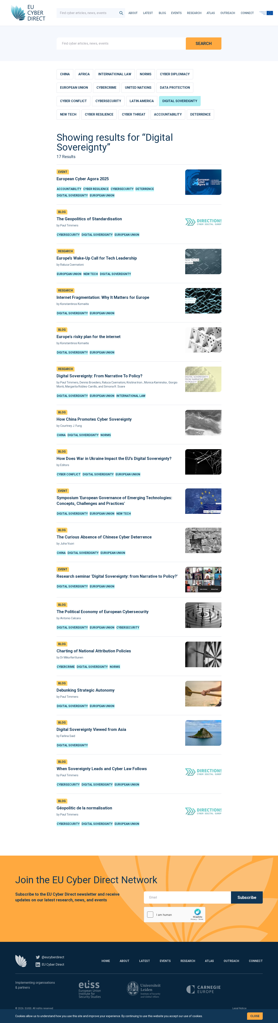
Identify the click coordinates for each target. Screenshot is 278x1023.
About (133, 13)
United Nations (138, 88)
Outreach (227, 13)
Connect (247, 13)
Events (176, 13)
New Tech (68, 114)
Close (254, 1016)
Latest (148, 13)
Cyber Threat (134, 114)
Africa (84, 74)
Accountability (168, 114)
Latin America (142, 101)
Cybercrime (106, 88)
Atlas (211, 13)
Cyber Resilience (99, 114)
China (65, 74)
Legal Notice (239, 1008)
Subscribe (247, 897)
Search (204, 43)
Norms (145, 74)
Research (194, 13)
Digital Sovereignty (179, 101)
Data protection (175, 88)
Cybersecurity (108, 101)
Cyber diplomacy (175, 74)
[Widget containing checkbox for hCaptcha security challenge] (174, 914)
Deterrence (200, 114)
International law (114, 74)
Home (106, 961)
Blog (162, 13)
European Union (74, 88)
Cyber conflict (73, 101)
